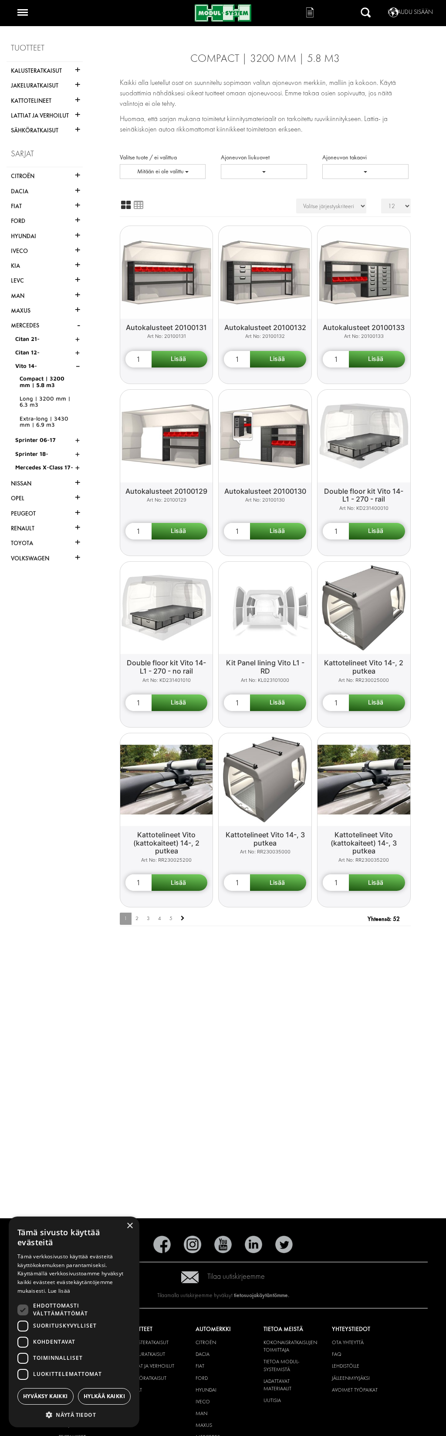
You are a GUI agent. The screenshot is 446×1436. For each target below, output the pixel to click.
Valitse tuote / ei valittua (148, 157)
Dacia (202, 1354)
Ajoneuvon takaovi (344, 157)
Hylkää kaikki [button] (104, 1396)
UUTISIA (272, 1400)
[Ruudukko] (126, 205)
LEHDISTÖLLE (345, 1366)
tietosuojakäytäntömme (261, 1295)
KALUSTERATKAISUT (148, 1342)
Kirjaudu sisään (410, 12)
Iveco (203, 1402)
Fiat (200, 1366)
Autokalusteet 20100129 (166, 491)
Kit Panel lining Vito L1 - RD (265, 666)
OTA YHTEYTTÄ (348, 1342)
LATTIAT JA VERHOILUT (150, 1366)
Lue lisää (59, 1290)
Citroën (206, 1342)
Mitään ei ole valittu (161, 171)
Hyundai (206, 1390)
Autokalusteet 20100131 (166, 327)
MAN (201, 1413)
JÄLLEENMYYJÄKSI (351, 1378)
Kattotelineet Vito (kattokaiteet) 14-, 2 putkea (166, 842)
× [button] (129, 1226)
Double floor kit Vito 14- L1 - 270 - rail (363, 495)
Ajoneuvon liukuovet (245, 157)
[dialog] (74, 1322)
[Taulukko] (138, 205)
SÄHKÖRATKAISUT (146, 1378)
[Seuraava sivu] (182, 918)
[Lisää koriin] (180, 359)
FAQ (336, 1354)
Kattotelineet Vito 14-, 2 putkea (363, 666)
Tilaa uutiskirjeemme (236, 1276)
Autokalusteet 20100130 (265, 491)
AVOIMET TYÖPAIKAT (355, 1390)
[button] (74, 1414)
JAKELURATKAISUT (146, 1354)
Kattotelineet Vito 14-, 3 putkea (265, 838)
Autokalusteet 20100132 (265, 327)
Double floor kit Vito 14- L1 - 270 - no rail (166, 666)
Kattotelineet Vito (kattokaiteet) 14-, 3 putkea (364, 842)
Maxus (204, 1425)
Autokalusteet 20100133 (364, 327)
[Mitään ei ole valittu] (264, 171)
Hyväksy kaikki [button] (45, 1396)
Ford (202, 1378)
